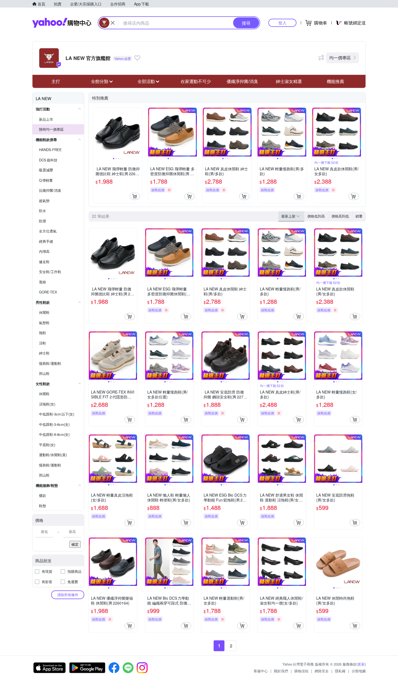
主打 (55, 81)
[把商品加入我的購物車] (135, 196)
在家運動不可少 (196, 81)
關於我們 (281, 670)
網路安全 (322, 670)
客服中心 (261, 670)
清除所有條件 (67, 594)
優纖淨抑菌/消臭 (242, 81)
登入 (282, 22)
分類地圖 (359, 670)
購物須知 (301, 670)
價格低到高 (316, 216)
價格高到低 (340, 216)
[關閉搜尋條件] (112, 23)
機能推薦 (335, 81)
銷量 (359, 216)
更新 (361, 664)
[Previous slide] (96, 132)
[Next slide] (138, 132)
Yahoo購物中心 (61, 22)
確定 (75, 544)
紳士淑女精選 (289, 81)
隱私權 (340, 670)
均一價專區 (340, 58)
